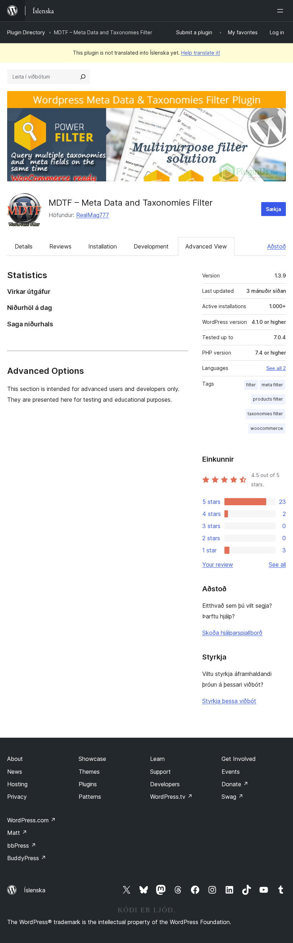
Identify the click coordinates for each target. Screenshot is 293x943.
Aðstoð (276, 246)
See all (277, 564)
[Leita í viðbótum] (83, 77)
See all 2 (276, 368)
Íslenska (34, 890)
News (14, 771)
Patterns (90, 796)
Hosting (17, 784)
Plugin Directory (26, 32)
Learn (157, 758)
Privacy (17, 796)
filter (251, 384)
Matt (17, 832)
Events (231, 771)
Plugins (88, 784)
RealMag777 (92, 215)
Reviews (60, 246)
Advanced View (206, 246)
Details (24, 246)
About (15, 758)
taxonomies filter (265, 413)
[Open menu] (281, 10)
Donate (235, 784)
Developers (165, 784)
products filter (268, 399)
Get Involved (239, 758)
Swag (232, 796)
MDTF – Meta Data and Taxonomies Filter (131, 202)
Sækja (273, 209)
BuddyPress (26, 858)
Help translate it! (200, 53)
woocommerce (266, 428)
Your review (217, 564)
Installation (102, 246)
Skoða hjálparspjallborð (232, 632)
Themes (89, 771)
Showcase (92, 758)
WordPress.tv (171, 796)
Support (160, 771)
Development (151, 246)
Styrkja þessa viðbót (229, 700)
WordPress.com (31, 820)
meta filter (272, 384)
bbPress (21, 845)
